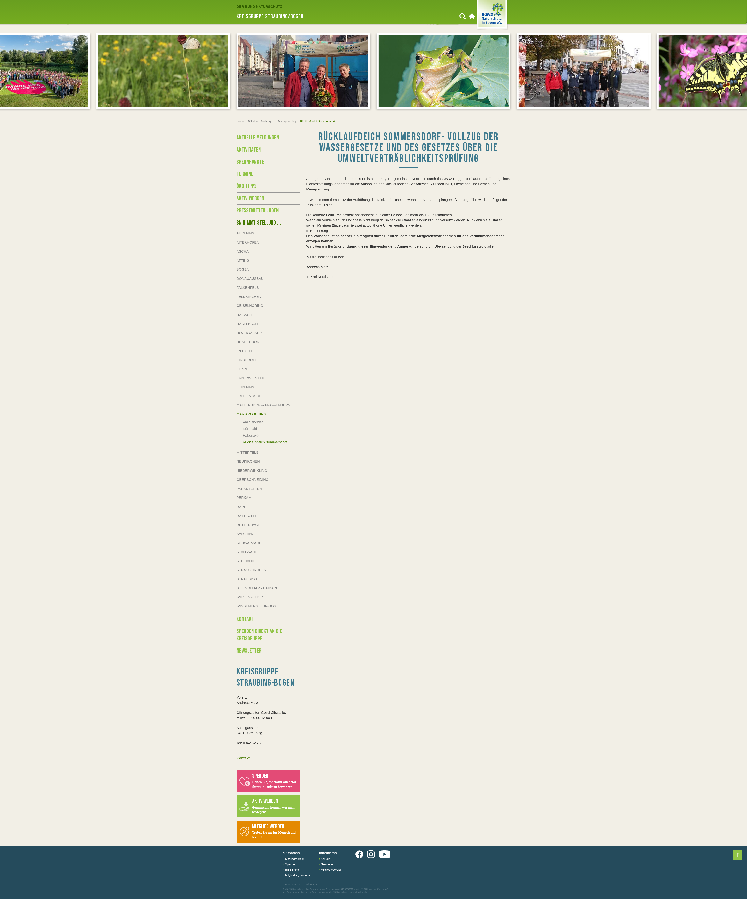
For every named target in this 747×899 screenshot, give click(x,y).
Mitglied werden (294, 858)
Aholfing (245, 233)
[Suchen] (462, 16)
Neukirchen (248, 461)
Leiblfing (245, 387)
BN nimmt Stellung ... (261, 121)
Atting (243, 260)
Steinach (245, 561)
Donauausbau (250, 279)
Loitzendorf (249, 396)
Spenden (290, 864)
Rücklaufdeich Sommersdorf (265, 442)
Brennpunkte (250, 161)
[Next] (737, 72)
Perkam (244, 498)
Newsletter (249, 650)
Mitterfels (247, 452)
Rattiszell (247, 516)
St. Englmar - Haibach (258, 588)
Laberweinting (251, 378)
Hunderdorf (249, 342)
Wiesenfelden (250, 597)
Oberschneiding (252, 480)
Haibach (244, 315)
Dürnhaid (250, 429)
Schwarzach (249, 543)
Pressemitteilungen (258, 210)
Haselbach (247, 324)
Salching (245, 534)
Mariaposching (287, 121)
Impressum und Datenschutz (301, 884)
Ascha (243, 251)
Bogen (243, 269)
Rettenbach (248, 525)
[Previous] (9, 72)
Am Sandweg (253, 422)
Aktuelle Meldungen (258, 137)
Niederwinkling (252, 471)
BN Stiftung (291, 869)
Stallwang (247, 552)
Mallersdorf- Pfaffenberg (264, 405)
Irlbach (244, 351)
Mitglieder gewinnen (297, 875)
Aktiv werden (250, 198)
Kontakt (245, 619)
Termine (245, 174)
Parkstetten (249, 489)
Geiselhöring (250, 306)
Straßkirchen (251, 570)
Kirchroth (247, 360)
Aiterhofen (248, 242)
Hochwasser (249, 333)
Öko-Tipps (247, 186)
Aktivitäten (249, 149)
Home (240, 121)
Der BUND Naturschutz (259, 7)
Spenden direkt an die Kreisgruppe (259, 635)
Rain (241, 507)
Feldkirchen (249, 297)
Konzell (245, 369)
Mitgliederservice (331, 869)
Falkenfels (248, 287)
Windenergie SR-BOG (256, 606)
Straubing (247, 579)
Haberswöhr (252, 436)
